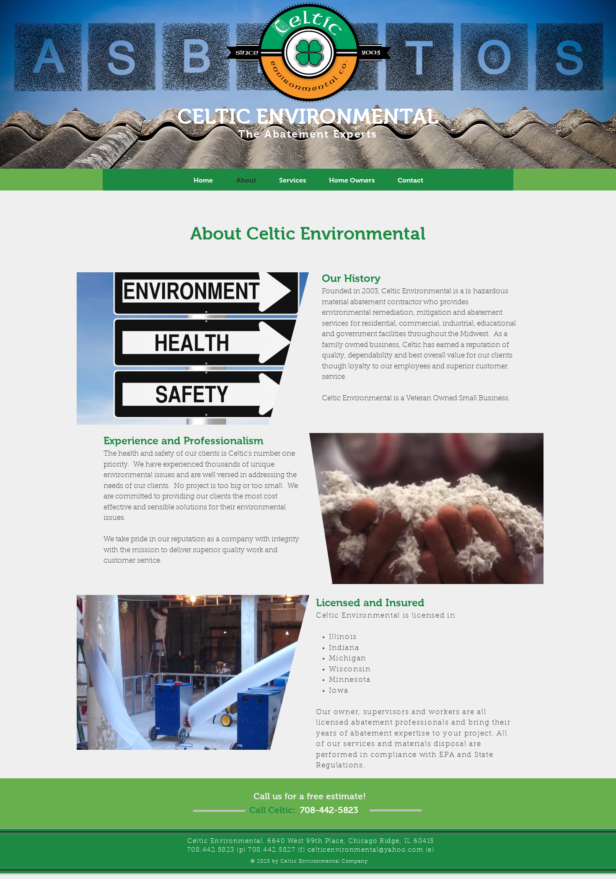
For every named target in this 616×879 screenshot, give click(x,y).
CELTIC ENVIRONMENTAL (307, 116)
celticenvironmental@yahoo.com (366, 850)
